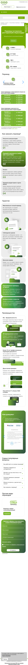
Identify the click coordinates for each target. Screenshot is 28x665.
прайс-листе (14, 128)
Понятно (5, 659)
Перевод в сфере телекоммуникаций (9, 83)
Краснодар (7, 6)
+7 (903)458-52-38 (23, 1)
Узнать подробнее (6, 655)
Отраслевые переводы (14, 22)
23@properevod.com (21, 7)
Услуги (6, 22)
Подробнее (7, 513)
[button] (23, 82)
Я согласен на (13, 545)
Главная (2, 22)
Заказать (13, 40)
